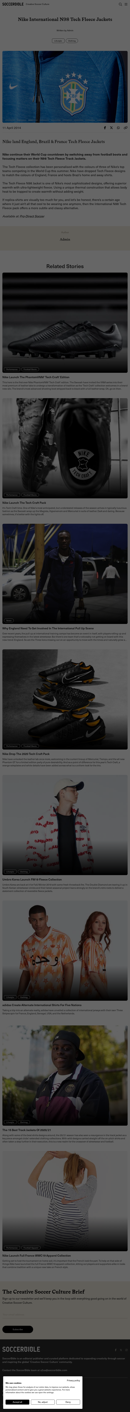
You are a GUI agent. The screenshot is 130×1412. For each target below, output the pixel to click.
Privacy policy (73, 1380)
